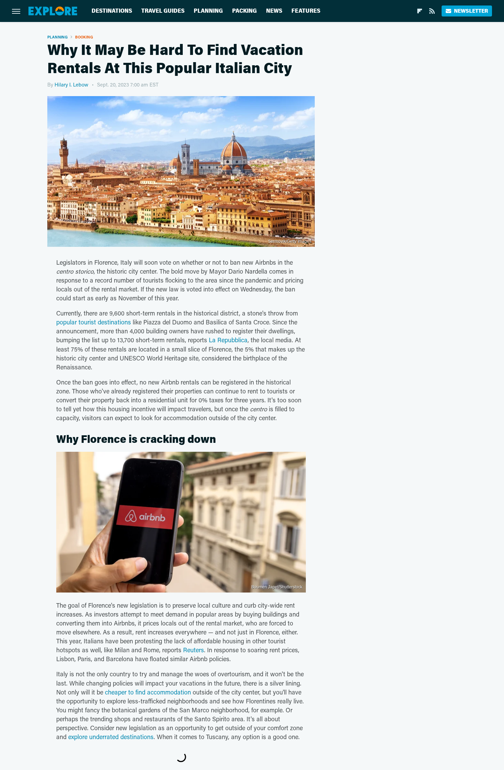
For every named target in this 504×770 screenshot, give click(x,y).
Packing (244, 10)
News (274, 10)
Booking (84, 37)
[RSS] (432, 11)
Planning (208, 10)
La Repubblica (228, 340)
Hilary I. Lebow (71, 84)
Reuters (193, 650)
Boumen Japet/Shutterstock (276, 587)
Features (305, 10)
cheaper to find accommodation (148, 692)
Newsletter (471, 11)
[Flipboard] (419, 11)
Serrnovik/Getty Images (289, 241)
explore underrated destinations (111, 737)
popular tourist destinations (93, 322)
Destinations (112, 10)
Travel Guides (162, 10)
